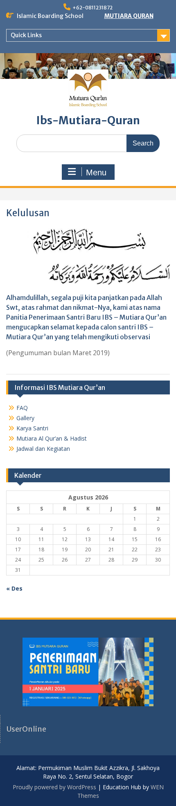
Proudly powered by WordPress (54, 787)
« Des (14, 588)
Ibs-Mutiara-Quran (88, 120)
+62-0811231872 (92, 7)
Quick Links (26, 35)
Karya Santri (32, 428)
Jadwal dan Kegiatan (43, 448)
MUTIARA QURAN (128, 16)
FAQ (22, 408)
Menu (96, 172)
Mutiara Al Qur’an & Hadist (51, 438)
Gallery (25, 418)
